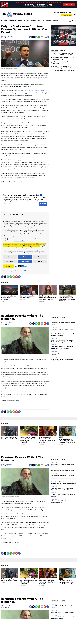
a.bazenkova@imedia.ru (20, 182)
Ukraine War (12, 21)
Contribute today (66, 15)
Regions (20, 21)
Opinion (33, 21)
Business (26, 21)
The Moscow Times (7, 322)
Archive (55, 21)
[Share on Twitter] (33, 37)
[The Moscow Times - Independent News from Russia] (16, 14)
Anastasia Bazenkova (7, 36)
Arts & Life (40, 21)
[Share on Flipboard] (45, 37)
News (5, 21)
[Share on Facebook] (30, 37)
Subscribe (43, 204)
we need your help (19, 241)
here (18, 400)
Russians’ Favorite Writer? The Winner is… (22, 317)
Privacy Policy (15, 206)
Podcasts (48, 21)
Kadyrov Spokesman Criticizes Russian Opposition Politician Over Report (25, 29)
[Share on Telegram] (36, 37)
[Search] (75, 21)
